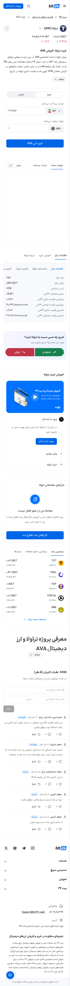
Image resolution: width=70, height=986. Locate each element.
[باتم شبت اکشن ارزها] (6, 28)
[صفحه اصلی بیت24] (54, 6)
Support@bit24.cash (33, 912)
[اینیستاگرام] (32, 848)
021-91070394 (56, 912)
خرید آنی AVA (35, 143)
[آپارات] (15, 848)
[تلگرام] (23, 848)
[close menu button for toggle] (64, 6)
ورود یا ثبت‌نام (13, 6)
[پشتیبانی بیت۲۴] (10, 975)
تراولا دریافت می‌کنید (53, 121)
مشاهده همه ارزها (37, 619)
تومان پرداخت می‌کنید (53, 104)
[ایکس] (6, 848)
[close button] (28, 6)
